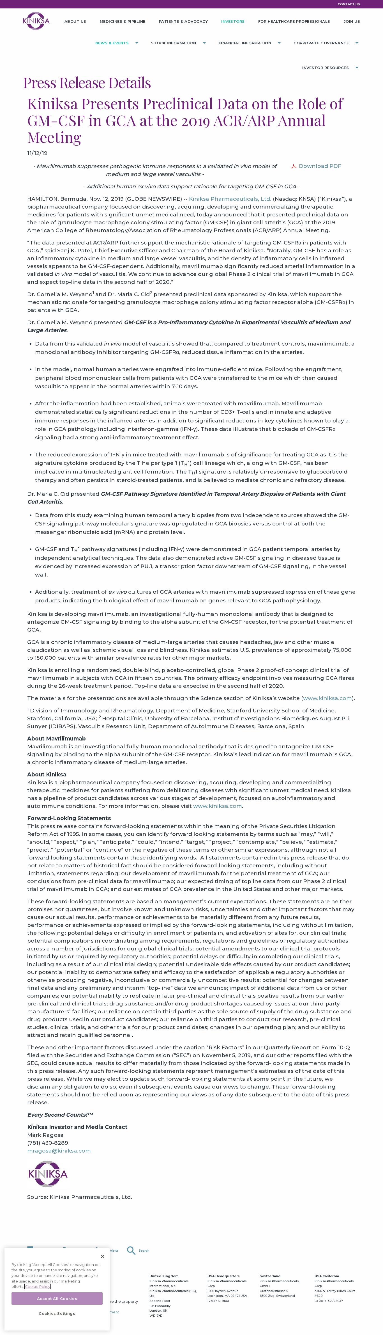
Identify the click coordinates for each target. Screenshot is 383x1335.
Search (137, 1251)
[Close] (102, 1256)
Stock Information (173, 43)
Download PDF (320, 166)
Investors (233, 21)
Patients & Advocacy (183, 21)
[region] (57, 1289)
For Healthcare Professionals (294, 21)
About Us (75, 21)
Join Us (352, 21)
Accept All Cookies (57, 1298)
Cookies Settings (57, 1313)
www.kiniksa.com (327, 698)
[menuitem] (75, 18)
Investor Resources (325, 67)
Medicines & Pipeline (123, 21)
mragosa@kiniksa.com (59, 1150)
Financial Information (245, 43)
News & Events (112, 43)
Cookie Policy (37, 1286)
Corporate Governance (321, 43)
